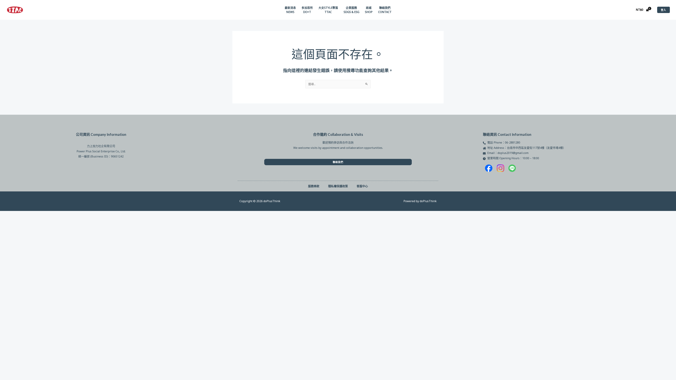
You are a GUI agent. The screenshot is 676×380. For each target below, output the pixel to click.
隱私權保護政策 (338, 186)
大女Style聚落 (328, 8)
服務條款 (313, 186)
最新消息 (290, 8)
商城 (368, 8)
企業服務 (351, 8)
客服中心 (362, 186)
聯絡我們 (384, 8)
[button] (663, 10)
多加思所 (307, 8)
